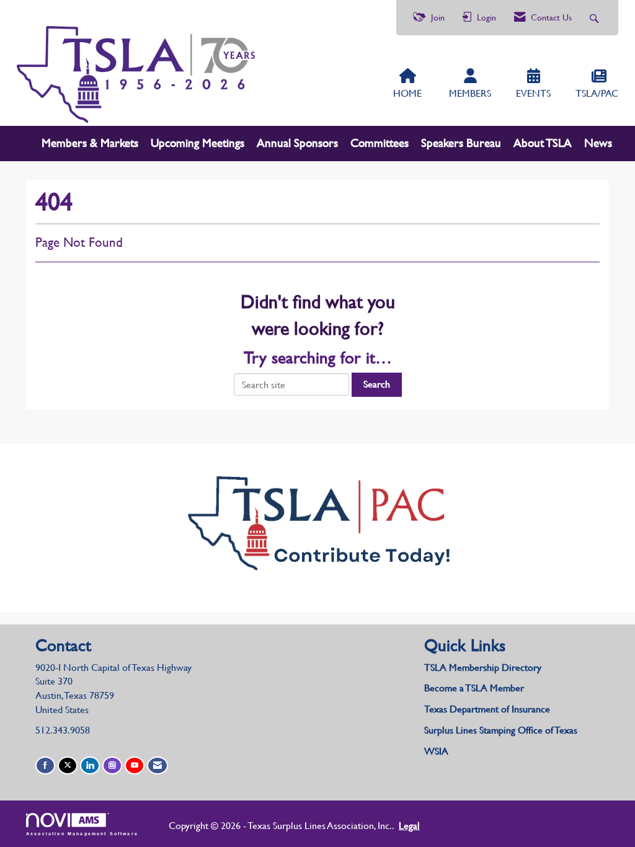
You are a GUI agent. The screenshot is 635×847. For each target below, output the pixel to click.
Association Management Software (82, 833)
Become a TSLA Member (474, 688)
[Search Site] (595, 17)
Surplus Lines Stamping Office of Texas (500, 730)
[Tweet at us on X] (68, 765)
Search (376, 384)
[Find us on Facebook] (45, 765)
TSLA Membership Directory (482, 667)
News (598, 142)
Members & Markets (90, 142)
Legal (409, 825)
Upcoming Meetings (197, 142)
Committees (379, 142)
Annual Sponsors (297, 142)
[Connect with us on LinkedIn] (90, 765)
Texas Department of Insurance (488, 709)
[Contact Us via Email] (157, 765)
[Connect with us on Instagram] (112, 765)
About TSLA (542, 142)
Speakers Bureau (461, 142)
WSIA (436, 751)
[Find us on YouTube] (134, 765)
